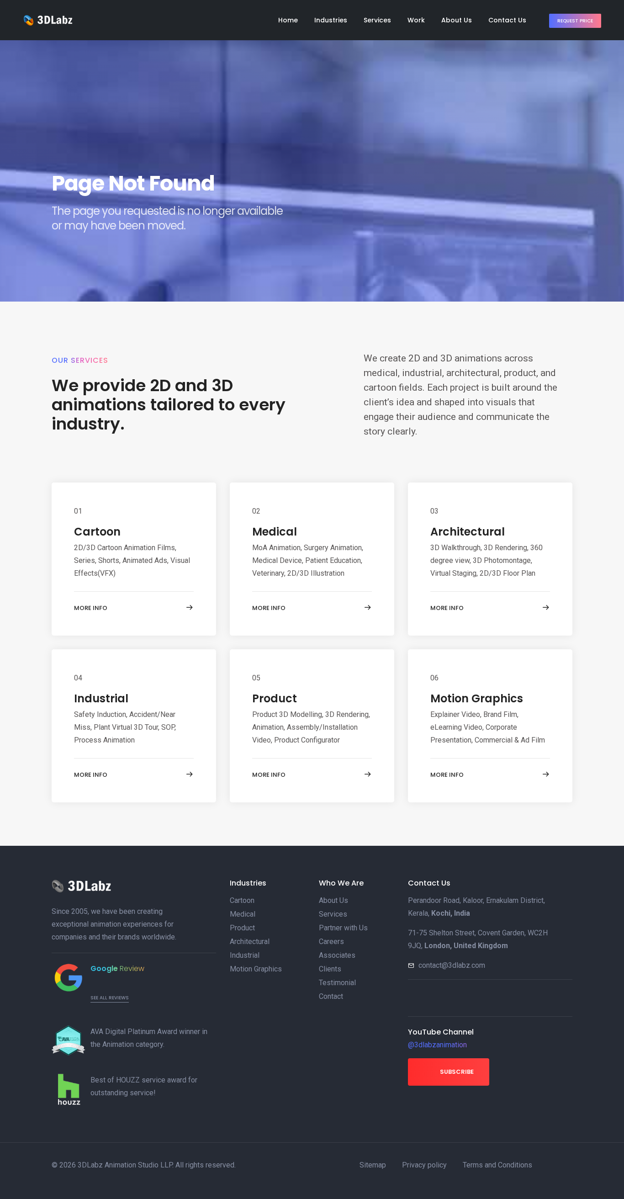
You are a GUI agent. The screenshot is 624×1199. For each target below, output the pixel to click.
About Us (456, 20)
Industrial (101, 698)
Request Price (575, 20)
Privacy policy (424, 1165)
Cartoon (97, 531)
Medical (274, 531)
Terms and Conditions (497, 1165)
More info (90, 608)
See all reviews (109, 997)
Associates (337, 955)
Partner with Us (343, 927)
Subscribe (456, 1071)
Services (377, 20)
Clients (330, 969)
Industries (330, 20)
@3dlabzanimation (437, 1044)
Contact (331, 996)
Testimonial (337, 982)
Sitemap (373, 1165)
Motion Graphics (476, 698)
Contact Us (507, 20)
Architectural (467, 531)
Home (288, 20)
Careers (331, 941)
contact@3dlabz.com (451, 965)
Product (274, 698)
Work (416, 20)
